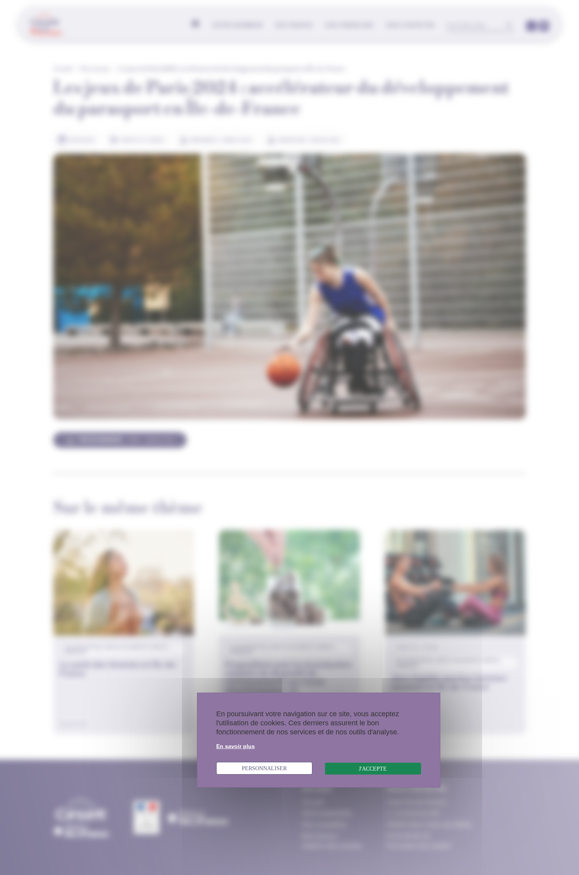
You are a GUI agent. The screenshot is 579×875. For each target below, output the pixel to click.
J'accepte (373, 768)
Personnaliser (264, 768)
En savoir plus (235, 746)
